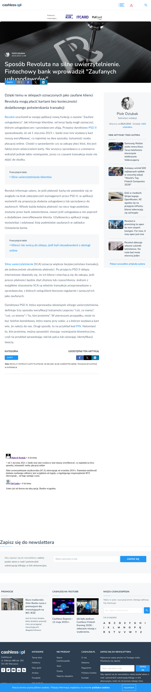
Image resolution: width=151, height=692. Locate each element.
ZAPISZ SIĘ (133, 559)
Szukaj (60, 671)
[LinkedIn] (19, 670)
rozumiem (129, 687)
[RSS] (24, 670)
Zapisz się (143, 668)
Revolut (10, 117)
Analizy (35, 672)
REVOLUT (14, 364)
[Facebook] (3, 670)
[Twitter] (8, 670)
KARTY (10, 82)
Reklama (85, 662)
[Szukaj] (147, 5)
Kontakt (85, 677)
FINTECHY (22, 364)
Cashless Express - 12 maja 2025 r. (62, 620)
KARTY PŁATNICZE (35, 364)
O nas (84, 657)
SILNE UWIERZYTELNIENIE (66, 364)
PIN (78, 326)
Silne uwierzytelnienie (19, 264)
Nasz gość (36, 667)
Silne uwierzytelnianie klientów (30, 177)
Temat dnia (37, 657)
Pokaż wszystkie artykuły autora (127, 264)
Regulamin (86, 667)
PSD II (92, 127)
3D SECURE (49, 364)
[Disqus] (52, 411)
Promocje (7, 591)
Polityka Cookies (89, 672)
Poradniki (36, 677)
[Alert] (132, 5)
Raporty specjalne (65, 676)
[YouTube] (13, 670)
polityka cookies (101, 687)
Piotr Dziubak (18, 53)
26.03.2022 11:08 (19, 56)
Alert (59, 666)
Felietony (36, 662)
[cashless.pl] (11, 5)
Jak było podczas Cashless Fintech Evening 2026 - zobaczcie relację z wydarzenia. (86, 625)
